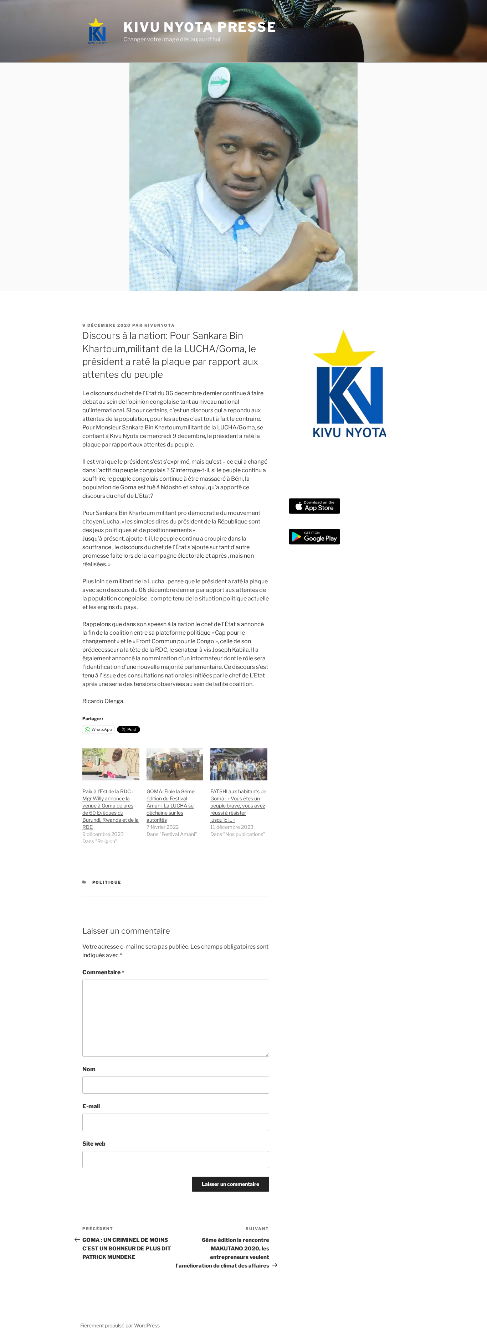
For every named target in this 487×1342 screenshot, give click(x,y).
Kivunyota (159, 325)
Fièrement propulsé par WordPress (120, 1325)
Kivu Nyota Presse (200, 27)
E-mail (91, 1106)
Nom (89, 1069)
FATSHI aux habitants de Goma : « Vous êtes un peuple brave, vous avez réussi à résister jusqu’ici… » (238, 805)
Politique (107, 882)
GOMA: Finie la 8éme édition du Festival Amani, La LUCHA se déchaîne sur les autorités (171, 805)
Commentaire (103, 972)
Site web (94, 1143)
